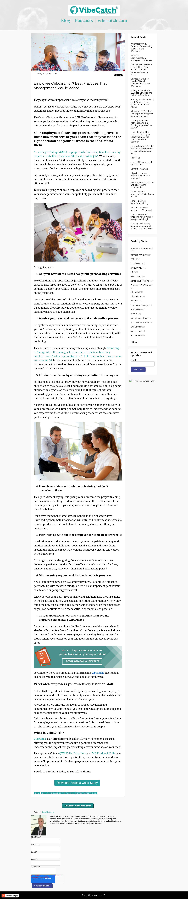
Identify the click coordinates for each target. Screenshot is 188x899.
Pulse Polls (79, 753)
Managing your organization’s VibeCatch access (142, 194)
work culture (138, 331)
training (70, 793)
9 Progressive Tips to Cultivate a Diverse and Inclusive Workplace (141, 93)
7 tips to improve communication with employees (140, 175)
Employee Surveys (142, 305)
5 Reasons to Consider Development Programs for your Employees (142, 113)
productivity (138, 268)
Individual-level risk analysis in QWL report (141, 208)
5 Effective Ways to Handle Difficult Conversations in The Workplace (140, 82)
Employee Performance (142, 286)
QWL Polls (65, 753)
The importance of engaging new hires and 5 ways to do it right (142, 216)
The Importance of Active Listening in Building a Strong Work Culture (141, 124)
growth (136, 314)
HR (134, 272)
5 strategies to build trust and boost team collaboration (142, 185)
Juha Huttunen (48, 812)
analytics (137, 300)
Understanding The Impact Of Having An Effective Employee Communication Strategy (141, 137)
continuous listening (142, 281)
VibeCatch (40, 738)
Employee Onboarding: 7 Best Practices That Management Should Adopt (142, 103)
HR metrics (138, 296)
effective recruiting (86, 793)
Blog (65, 20)
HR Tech (137, 292)
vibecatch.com (112, 20)
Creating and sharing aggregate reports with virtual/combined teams (142, 226)
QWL (37, 793)
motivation (138, 309)
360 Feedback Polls (103, 753)
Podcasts (84, 20)
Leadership (138, 263)
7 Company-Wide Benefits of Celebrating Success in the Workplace (141, 47)
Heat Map (135, 158)
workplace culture (141, 318)
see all (134, 342)
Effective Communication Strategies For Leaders (141, 58)
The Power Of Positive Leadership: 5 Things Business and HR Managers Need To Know (141, 70)
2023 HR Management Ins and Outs (141, 163)
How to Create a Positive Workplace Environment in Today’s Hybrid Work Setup (142, 150)
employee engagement (52, 793)
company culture (141, 255)
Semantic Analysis (139, 169)
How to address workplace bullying (139, 202)
